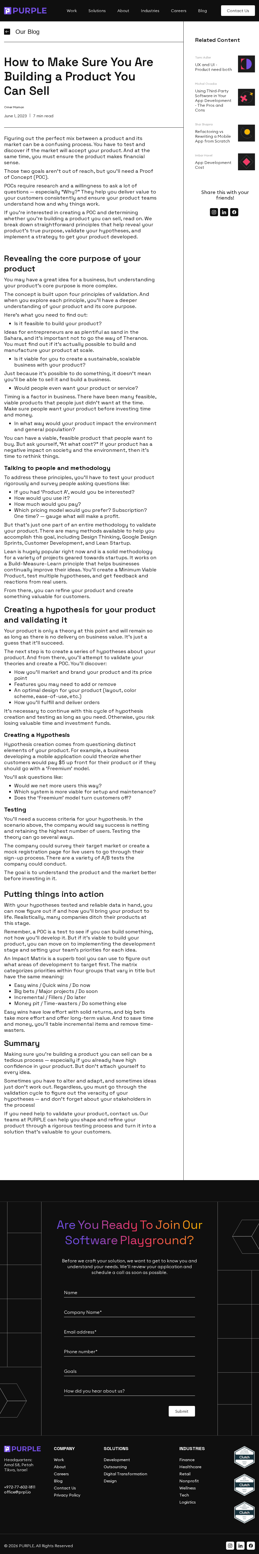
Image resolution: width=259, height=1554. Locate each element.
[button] (71, 10)
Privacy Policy (67, 1494)
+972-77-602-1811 (19, 1486)
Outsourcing (115, 1466)
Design (110, 1480)
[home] (25, 10)
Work (59, 1459)
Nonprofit (189, 1480)
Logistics (187, 1502)
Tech (184, 1494)
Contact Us (65, 1487)
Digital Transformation (125, 1473)
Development (117, 1459)
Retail (184, 1473)
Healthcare (190, 1466)
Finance (187, 1459)
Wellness (187, 1487)
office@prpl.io (17, 1491)
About (60, 1466)
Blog (58, 1480)
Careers (61, 1473)
